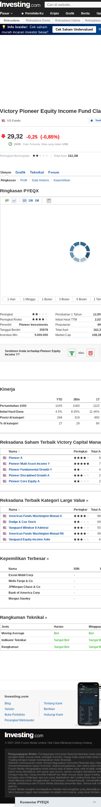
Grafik (70, 13)
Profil (23, 180)
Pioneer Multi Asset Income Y (29, 463)
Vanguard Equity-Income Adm (29, 539)
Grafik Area (14, 200)
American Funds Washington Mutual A (35, 516)
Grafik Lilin (7, 200)
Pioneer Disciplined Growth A (29, 475)
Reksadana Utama (67, 20)
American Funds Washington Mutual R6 (36, 533)
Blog (8, 703)
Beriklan (49, 709)
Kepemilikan (62, 180)
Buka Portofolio (15, 714)
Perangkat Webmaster (19, 720)
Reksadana (12, 20)
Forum (53, 172)
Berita (85, 13)
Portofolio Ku (34, 13)
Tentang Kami (53, 703)
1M (37, 200)
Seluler (9, 709)
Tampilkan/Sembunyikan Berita (48, 200)
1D (24, 200)
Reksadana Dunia (38, 20)
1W (30, 200)
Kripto (54, 13)
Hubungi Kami (53, 714)
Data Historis (40, 180)
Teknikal (37, 172)
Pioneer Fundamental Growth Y (30, 469)
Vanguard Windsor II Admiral (28, 527)
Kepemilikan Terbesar (23, 558)
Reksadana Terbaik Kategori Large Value (42, 500)
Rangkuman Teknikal (22, 617)
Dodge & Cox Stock (22, 522)
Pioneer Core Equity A (24, 481)
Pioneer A (16, 458)
